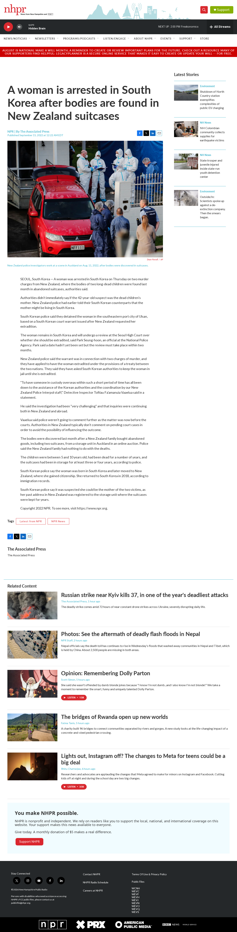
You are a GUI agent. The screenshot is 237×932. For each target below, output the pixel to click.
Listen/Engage (114, 38)
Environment (207, 86)
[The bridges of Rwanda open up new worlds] (32, 727)
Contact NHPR (91, 874)
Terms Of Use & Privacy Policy (149, 874)
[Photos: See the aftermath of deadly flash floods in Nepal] (32, 644)
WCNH (136, 888)
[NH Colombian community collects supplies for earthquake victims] (186, 129)
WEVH (135, 897)
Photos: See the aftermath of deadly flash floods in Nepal (130, 634)
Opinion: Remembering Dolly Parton (105, 673)
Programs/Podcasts (79, 38)
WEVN (135, 903)
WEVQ (136, 909)
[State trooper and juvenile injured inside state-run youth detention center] (186, 161)
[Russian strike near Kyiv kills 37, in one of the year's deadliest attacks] (32, 605)
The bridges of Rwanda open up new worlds (114, 717)
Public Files (138, 881)
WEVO (136, 906)
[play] (8, 27)
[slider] (25, 27)
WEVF (135, 894)
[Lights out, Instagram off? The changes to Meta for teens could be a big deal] (32, 766)
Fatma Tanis (68, 723)
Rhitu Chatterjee (71, 768)
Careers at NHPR (93, 890)
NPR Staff (67, 640)
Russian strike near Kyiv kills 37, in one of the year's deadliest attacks (144, 595)
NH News (205, 122)
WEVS (135, 912)
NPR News (58, 521)
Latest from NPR (31, 521)
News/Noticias (15, 38)
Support (223, 10)
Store (204, 38)
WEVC (135, 891)
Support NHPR (29, 842)
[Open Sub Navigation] (29, 38)
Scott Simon (68, 679)
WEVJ (135, 900)
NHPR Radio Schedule (95, 882)
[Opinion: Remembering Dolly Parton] (32, 684)
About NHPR (143, 38)
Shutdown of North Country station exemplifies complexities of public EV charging (212, 100)
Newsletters (45, 38)
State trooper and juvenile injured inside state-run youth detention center (211, 168)
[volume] (19, 27)
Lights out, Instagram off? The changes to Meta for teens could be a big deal (143, 759)
